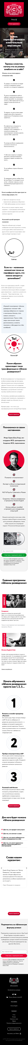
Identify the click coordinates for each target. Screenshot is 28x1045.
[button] (14, 829)
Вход (13, 19)
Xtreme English (14, 1005)
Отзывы (14, 1016)
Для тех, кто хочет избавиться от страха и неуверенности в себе (13, 838)
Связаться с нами (14, 1019)
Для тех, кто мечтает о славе (12, 833)
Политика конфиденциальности (14, 1023)
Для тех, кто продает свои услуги (14, 829)
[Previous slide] (1, 868)
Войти (17, 1033)
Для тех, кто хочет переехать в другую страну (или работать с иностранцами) (12, 844)
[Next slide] (26, 868)
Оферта (14, 1021)
